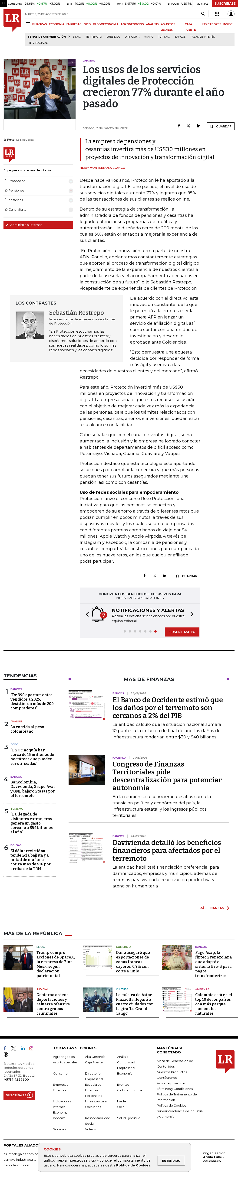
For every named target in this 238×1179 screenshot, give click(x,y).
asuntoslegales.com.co (20, 1154)
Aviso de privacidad (171, 1083)
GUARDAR (223, 126)
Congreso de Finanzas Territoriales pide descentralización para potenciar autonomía (167, 776)
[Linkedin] (198, 126)
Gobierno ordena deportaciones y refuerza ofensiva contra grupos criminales (53, 1004)
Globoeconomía (129, 1090)
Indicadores (62, 1101)
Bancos (180, 36)
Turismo (164, 36)
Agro (14, 744)
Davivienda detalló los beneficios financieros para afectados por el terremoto (166, 850)
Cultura (122, 989)
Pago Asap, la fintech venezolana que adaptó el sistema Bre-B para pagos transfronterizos (213, 964)
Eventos (123, 1084)
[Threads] (7, 1055)
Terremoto (94, 36)
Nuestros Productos (172, 1072)
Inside (121, 1101)
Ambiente (202, 989)
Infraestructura (96, 1101)
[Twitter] (188, 126)
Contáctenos (167, 1077)
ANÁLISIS (152, 24)
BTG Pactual (38, 42)
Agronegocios (64, 1057)
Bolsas (16, 845)
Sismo (77, 36)
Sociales (59, 1129)
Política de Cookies (133, 1165)
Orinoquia (132, 36)
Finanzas (59, 1090)
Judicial (42, 989)
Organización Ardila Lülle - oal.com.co (214, 1157)
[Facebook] (179, 126)
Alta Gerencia (95, 1057)
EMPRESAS (74, 24)
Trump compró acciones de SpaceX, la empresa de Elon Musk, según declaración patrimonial (55, 964)
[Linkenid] (24, 1049)
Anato (148, 36)
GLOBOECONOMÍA (106, 24)
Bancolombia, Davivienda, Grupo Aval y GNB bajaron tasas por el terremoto (32, 789)
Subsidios (113, 36)
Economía (124, 1073)
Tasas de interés (202, 36)
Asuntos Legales (65, 1062)
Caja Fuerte (94, 1062)
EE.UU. (40, 946)
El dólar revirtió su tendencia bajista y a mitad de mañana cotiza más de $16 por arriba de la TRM (30, 860)
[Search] (203, 14)
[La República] (12, 27)
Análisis (16, 721)
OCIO (87, 24)
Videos (90, 1129)
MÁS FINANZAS (211, 908)
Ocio (121, 1107)
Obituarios (93, 1107)
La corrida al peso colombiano (27, 729)
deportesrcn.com (16, 1165)
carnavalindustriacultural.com (25, 1159)
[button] (86, 615)
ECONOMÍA (56, 24)
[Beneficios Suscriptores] (216, 13)
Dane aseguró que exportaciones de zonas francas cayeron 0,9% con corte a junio (133, 961)
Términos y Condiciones (175, 1089)
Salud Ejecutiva (128, 1118)
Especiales (93, 1084)
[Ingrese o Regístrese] (231, 13)
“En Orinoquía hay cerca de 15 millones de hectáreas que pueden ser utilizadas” (32, 757)
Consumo (60, 1073)
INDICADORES (211, 24)
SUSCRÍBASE (225, 3)
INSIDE (227, 24)
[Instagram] (33, 1049)
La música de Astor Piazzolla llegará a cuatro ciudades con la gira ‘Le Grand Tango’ (135, 1004)
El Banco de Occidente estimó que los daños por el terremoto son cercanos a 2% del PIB (167, 708)
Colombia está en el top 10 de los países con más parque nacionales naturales (213, 1004)
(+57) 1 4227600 (16, 1079)
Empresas (60, 1084)
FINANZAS (39, 24)
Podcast (59, 1118)
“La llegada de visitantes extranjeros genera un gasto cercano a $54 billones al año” (31, 823)
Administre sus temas (26, 225)
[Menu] (28, 24)
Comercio (123, 946)
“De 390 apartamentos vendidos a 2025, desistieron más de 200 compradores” (32, 702)
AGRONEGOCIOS (132, 24)
